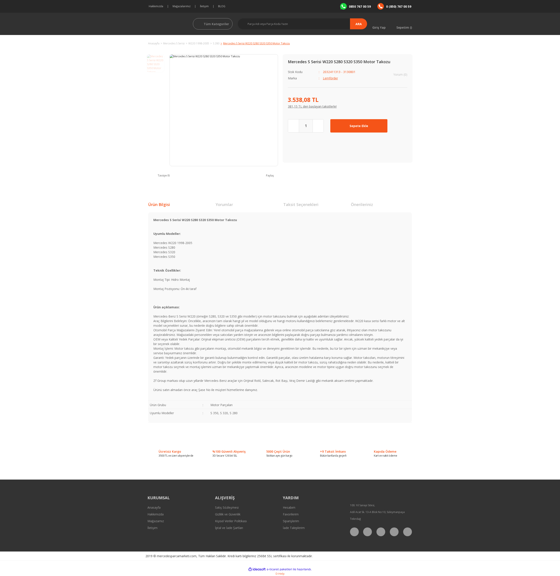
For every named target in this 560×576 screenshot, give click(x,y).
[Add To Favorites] (400, 126)
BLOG (221, 6)
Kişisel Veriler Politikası (231, 521)
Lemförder (330, 78)
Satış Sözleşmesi (227, 507)
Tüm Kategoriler (216, 24)
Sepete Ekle (359, 126)
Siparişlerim (291, 521)
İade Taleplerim (294, 528)
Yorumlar (224, 204)
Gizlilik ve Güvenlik (227, 514)
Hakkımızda (156, 6)
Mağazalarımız (182, 6)
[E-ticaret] (279, 569)
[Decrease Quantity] (293, 125)
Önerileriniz (362, 204)
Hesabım (289, 507)
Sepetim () (404, 27)
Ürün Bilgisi (159, 204)
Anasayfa (154, 507)
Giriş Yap (379, 27)
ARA (358, 24)
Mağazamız (155, 521)
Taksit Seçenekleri (300, 204)
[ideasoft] (257, 569)
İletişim (204, 6)
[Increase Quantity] (318, 125)
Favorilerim (291, 514)
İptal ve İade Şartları (229, 528)
